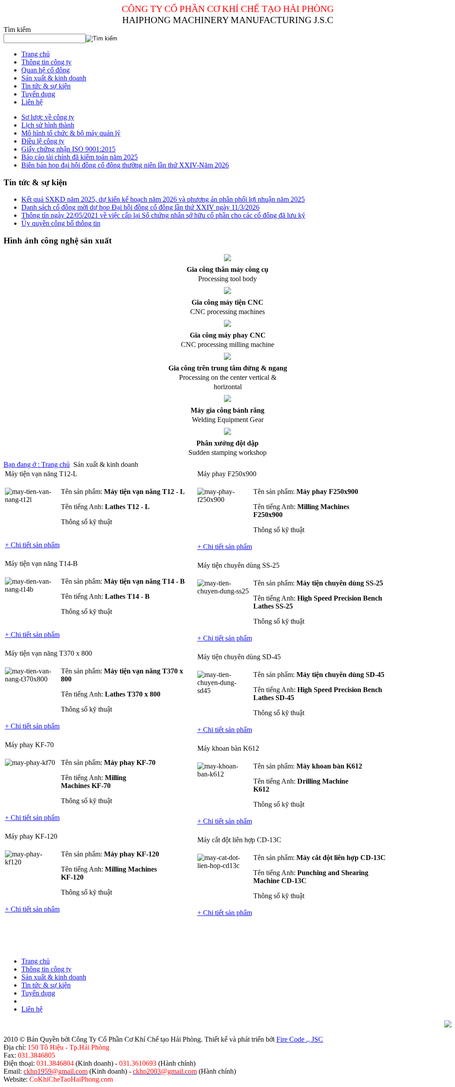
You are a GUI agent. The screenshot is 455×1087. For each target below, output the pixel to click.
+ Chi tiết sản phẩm (32, 545)
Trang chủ (55, 464)
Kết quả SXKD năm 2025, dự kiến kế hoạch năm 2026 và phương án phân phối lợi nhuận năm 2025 (163, 199)
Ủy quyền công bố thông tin (60, 223)
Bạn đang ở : (22, 464)
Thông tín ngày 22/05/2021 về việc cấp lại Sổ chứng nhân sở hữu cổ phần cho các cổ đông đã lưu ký (163, 215)
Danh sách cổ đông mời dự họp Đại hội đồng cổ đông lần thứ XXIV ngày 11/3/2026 (140, 207)
